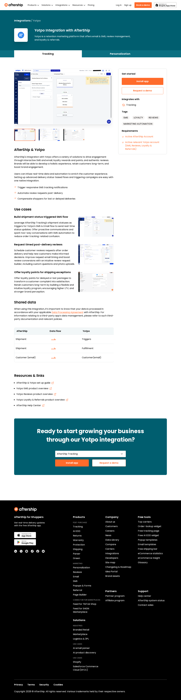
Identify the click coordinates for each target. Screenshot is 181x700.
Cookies (58, 684)
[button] (64, 99)
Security (44, 684)
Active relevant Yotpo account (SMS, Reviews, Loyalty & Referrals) (142, 146)
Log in (119, 5)
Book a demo (143, 5)
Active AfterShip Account (139, 136)
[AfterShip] (14, 5)
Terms (31, 684)
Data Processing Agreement (67, 312)
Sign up (128, 5)
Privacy (18, 684)
